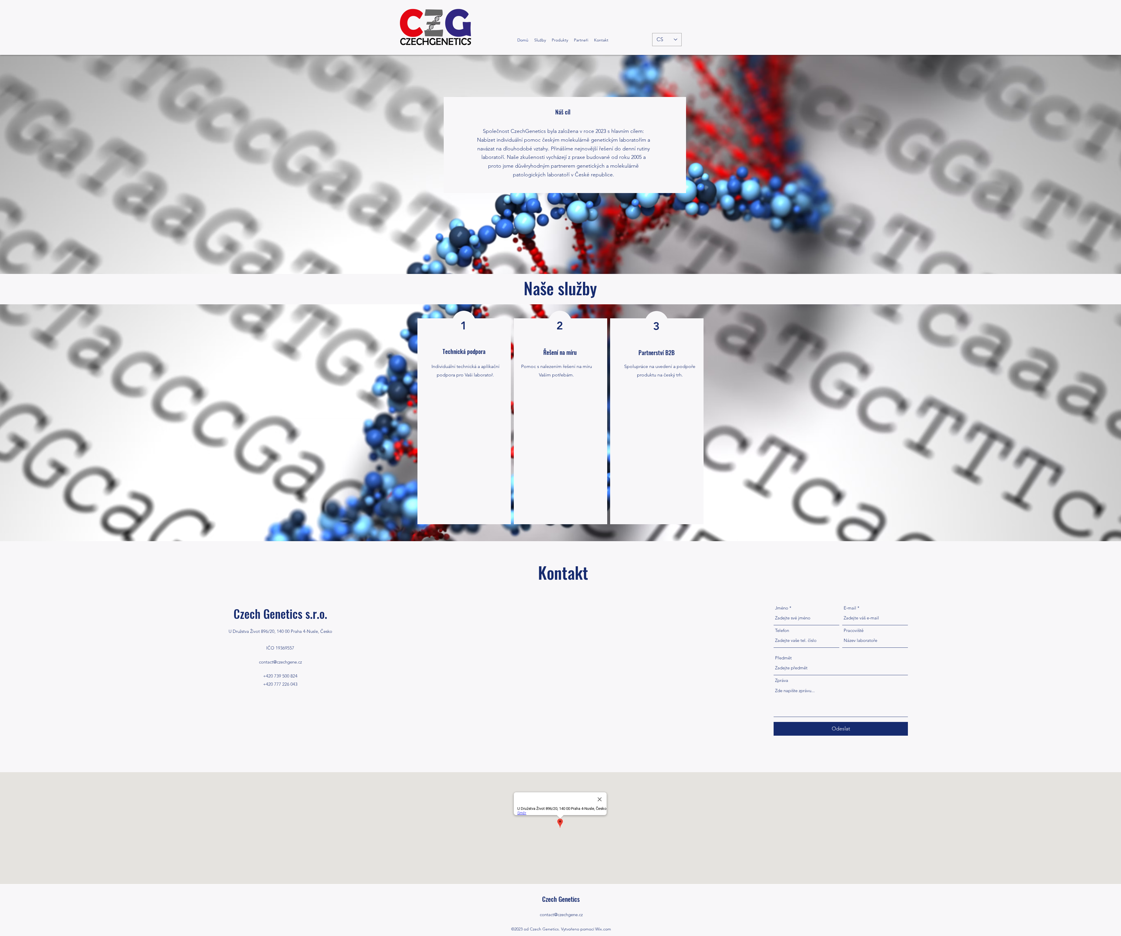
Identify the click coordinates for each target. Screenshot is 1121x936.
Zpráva (781, 680)
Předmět (783, 658)
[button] (560, 40)
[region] (464, 421)
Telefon (782, 630)
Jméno (781, 608)
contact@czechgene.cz (280, 662)
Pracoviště (854, 630)
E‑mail (850, 608)
